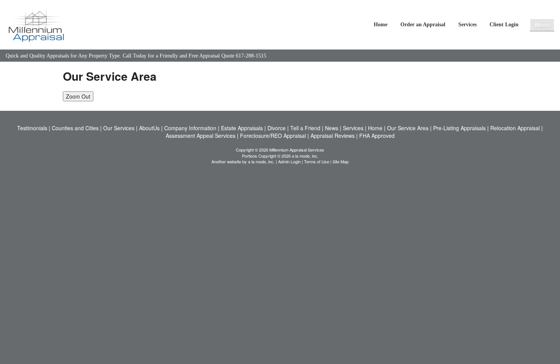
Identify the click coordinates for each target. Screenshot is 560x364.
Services (467, 24)
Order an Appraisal (422, 24)
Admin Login (289, 161)
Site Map (341, 161)
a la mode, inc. (261, 161)
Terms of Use (316, 161)
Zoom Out (78, 96)
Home (380, 24)
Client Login (504, 24)
